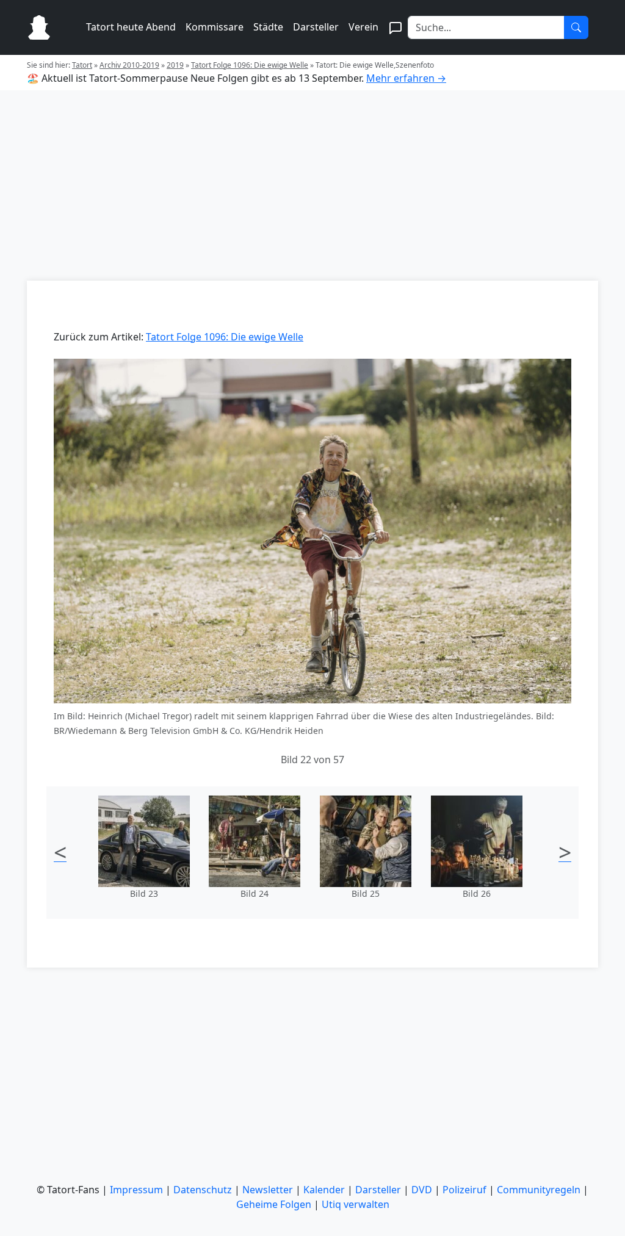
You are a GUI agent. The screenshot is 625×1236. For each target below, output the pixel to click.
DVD (421, 1189)
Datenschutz (202, 1189)
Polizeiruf (464, 1189)
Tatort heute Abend (131, 27)
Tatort (82, 65)
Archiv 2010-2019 (129, 65)
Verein (363, 27)
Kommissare (215, 27)
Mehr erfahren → (406, 78)
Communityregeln (538, 1189)
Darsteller (316, 27)
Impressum (136, 1189)
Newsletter (267, 1189)
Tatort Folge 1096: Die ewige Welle (249, 65)
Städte (268, 27)
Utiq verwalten (355, 1204)
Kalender (324, 1189)
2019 (175, 65)
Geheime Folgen (273, 1204)
